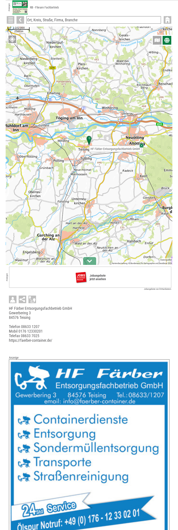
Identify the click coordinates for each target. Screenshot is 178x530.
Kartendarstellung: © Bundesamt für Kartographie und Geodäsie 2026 (142, 263)
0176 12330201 (30, 331)
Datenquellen (166, 260)
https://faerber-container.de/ (30, 340)
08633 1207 (30, 326)
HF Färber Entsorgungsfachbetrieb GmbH (115, 149)
